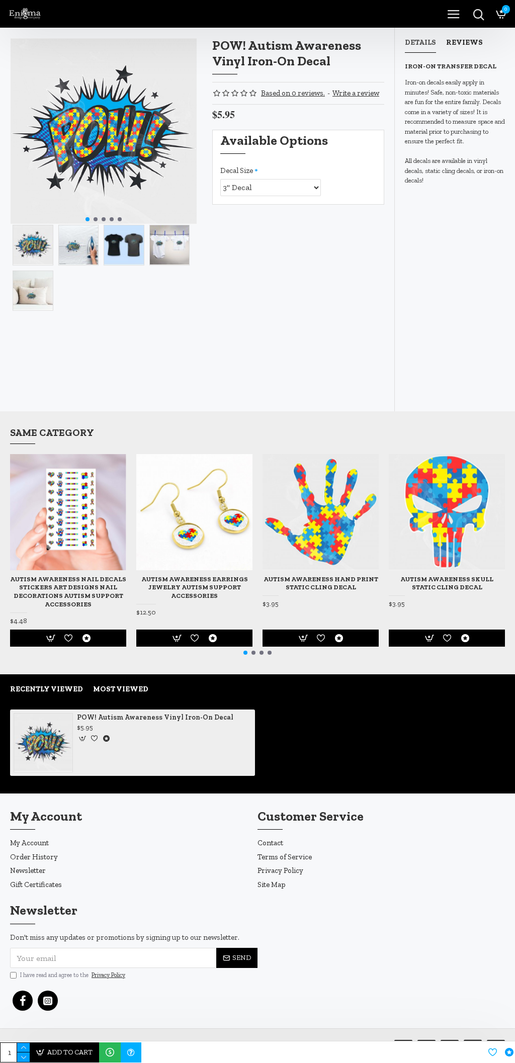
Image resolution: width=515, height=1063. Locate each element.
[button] (87, 219)
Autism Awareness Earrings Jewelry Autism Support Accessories (194, 587)
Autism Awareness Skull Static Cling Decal (446, 583)
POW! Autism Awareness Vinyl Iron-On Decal (155, 717)
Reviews (464, 42)
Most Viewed (120, 688)
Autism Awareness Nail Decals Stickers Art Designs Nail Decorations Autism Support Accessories (68, 591)
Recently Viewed (46, 688)
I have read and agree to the (72, 975)
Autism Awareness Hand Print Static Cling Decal (321, 583)
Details (420, 42)
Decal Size (236, 170)
